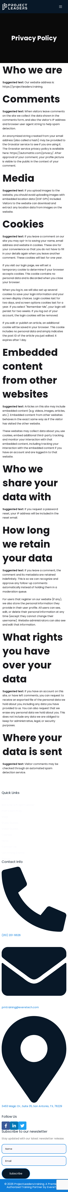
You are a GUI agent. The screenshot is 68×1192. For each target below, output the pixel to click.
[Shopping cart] (65, 6)
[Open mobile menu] (60, 6)
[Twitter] (22, 1126)
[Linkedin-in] (14, 1126)
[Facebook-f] (6, 1126)
